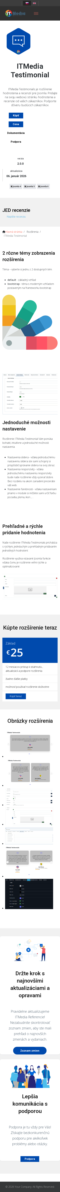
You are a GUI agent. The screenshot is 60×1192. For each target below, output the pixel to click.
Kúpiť (16, 115)
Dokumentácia (16, 133)
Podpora (16, 141)
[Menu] (36, 13)
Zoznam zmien (29, 1050)
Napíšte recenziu (16, 216)
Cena (16, 124)
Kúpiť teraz (16, 696)
